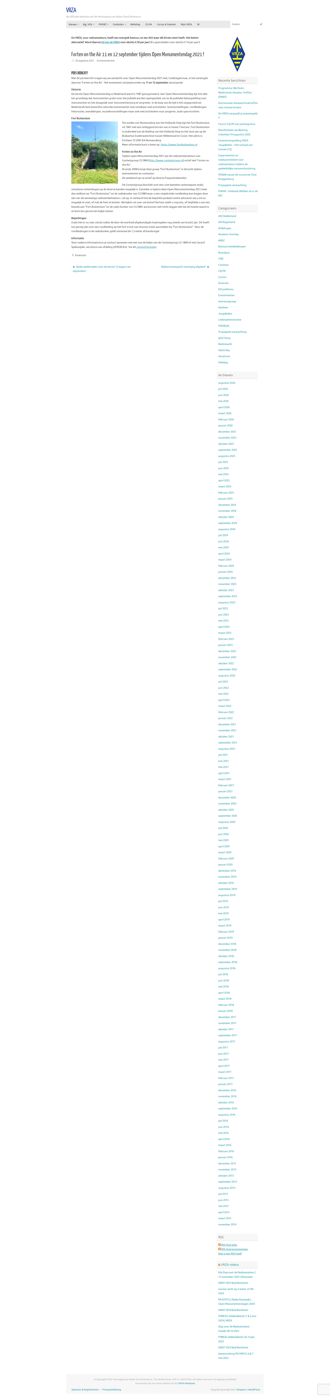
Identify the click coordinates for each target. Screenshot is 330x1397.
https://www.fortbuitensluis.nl (179, 144)
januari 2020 (225, 864)
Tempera (241, 1389)
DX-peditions (226, 289)
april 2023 (224, 627)
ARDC (221, 240)
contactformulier (146, 247)
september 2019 (227, 889)
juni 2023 (223, 614)
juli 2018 (223, 974)
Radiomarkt (225, 344)
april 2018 (224, 992)
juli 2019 (223, 901)
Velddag (223, 362)
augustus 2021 (226, 749)
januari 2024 (225, 572)
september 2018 (227, 962)
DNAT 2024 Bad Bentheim (233, 1310)
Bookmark (80, 255)
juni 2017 (223, 1053)
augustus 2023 (226, 602)
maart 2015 (224, 1218)
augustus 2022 (226, 675)
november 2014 (227, 1224)
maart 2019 (224, 925)
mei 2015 (223, 1206)
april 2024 (224, 553)
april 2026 (224, 407)
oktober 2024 (226, 517)
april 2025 (224, 480)
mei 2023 (223, 620)
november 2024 (227, 511)
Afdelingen (224, 228)
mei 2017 (223, 1059)
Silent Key (224, 350)
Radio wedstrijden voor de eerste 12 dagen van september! (102, 269)
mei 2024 (223, 547)
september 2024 (227, 523)
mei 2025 (223, 474)
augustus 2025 (226, 456)
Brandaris (224, 252)
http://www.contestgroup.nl (166, 160)
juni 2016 (223, 1127)
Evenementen (107, 60)
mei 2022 (223, 694)
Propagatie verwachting (232, 185)
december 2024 (227, 505)
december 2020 (227, 797)
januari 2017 (225, 1084)
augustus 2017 (226, 1041)
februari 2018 (226, 1005)
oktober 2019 (226, 883)
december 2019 (227, 871)
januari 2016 (225, 1157)
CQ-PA (222, 271)
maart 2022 (224, 706)
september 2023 (227, 596)
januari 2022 (225, 718)
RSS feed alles (229, 1245)
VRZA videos (230, 1264)
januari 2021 (225, 791)
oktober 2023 (226, 590)
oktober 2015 (226, 1175)
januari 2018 (225, 1011)
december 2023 (227, 578)
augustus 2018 (226, 968)
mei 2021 (223, 767)
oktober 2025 (226, 444)
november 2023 (227, 584)
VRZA (71, 10)
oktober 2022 (226, 663)
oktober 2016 (226, 1102)
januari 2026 (225, 425)
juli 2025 (223, 462)
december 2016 (227, 1090)
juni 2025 (223, 468)
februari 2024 (226, 566)
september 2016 (227, 1108)
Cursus (222, 277)
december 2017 (227, 1017)
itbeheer (223, 307)
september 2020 (227, 816)
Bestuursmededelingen (232, 246)
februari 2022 (226, 712)
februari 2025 (226, 492)
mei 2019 (223, 913)
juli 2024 (223, 535)
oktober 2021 (226, 736)
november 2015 (227, 1169)
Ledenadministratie (229, 319)
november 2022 (227, 657)
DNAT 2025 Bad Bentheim (233, 1283)
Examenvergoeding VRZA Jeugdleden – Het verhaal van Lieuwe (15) (235, 145)
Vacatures (224, 356)
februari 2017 (226, 1078)
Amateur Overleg (228, 234)
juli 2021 (223, 755)
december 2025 (227, 431)
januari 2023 (225, 645)
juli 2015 (223, 1194)
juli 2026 (223, 389)
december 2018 (227, 944)
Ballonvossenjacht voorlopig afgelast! (183, 267)
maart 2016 (224, 1145)
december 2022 (227, 651)
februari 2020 (226, 858)
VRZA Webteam (186, 1383)
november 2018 (227, 950)
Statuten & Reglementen (85, 1389)
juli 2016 (223, 1120)
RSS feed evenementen (234, 1249)
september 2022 (227, 669)
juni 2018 (223, 980)
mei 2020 (223, 840)
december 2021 (227, 724)
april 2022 (224, 700)
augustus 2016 (226, 1114)
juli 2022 (223, 681)
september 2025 (227, 450)
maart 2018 (224, 999)
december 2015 (227, 1163)
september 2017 (227, 1035)
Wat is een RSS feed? (230, 1253)
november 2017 (227, 1023)
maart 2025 (224, 486)
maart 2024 (224, 559)
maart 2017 (224, 1072)
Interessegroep (227, 301)
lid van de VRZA (111, 42)
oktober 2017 (226, 1029)
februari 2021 (226, 785)
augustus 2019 (226, 895)
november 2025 (227, 437)
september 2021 (227, 742)
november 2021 (227, 730)
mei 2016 (223, 1133)
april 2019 (224, 919)
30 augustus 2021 (84, 60)
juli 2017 (223, 1047)
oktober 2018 (226, 956)
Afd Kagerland (226, 222)
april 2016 (224, 1139)
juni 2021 (223, 761)
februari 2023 (226, 639)
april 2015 (224, 1212)
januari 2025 (225, 498)
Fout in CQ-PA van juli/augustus (236, 124)
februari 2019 (226, 932)
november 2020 (227, 803)
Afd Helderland (227, 216)
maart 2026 (224, 413)
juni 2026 (223, 395)
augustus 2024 (226, 529)
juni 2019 (223, 907)
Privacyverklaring (111, 1389)
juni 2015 (223, 1200)
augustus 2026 (226, 383)
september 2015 (227, 1181)
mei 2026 (223, 401)
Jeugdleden (225, 313)
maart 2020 (224, 852)
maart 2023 (224, 633)
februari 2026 (226, 419)
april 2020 (224, 846)
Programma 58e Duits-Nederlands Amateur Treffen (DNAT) (235, 93)
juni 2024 (223, 541)
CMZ (221, 258)
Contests (223, 265)
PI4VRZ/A (223, 326)
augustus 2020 (226, 822)
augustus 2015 (226, 1188)
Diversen (223, 283)
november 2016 (227, 1096)
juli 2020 (223, 828)
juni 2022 (223, 688)
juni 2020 (223, 834)
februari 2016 (226, 1151)
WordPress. (254, 1389)
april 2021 (224, 773)
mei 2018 (223, 986)
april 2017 (224, 1066)
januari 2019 (225, 938)
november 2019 (227, 877)
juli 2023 (223, 608)
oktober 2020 (226, 810)
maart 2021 (224, 779)
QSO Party (224, 338)
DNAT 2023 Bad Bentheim (233, 1347)
